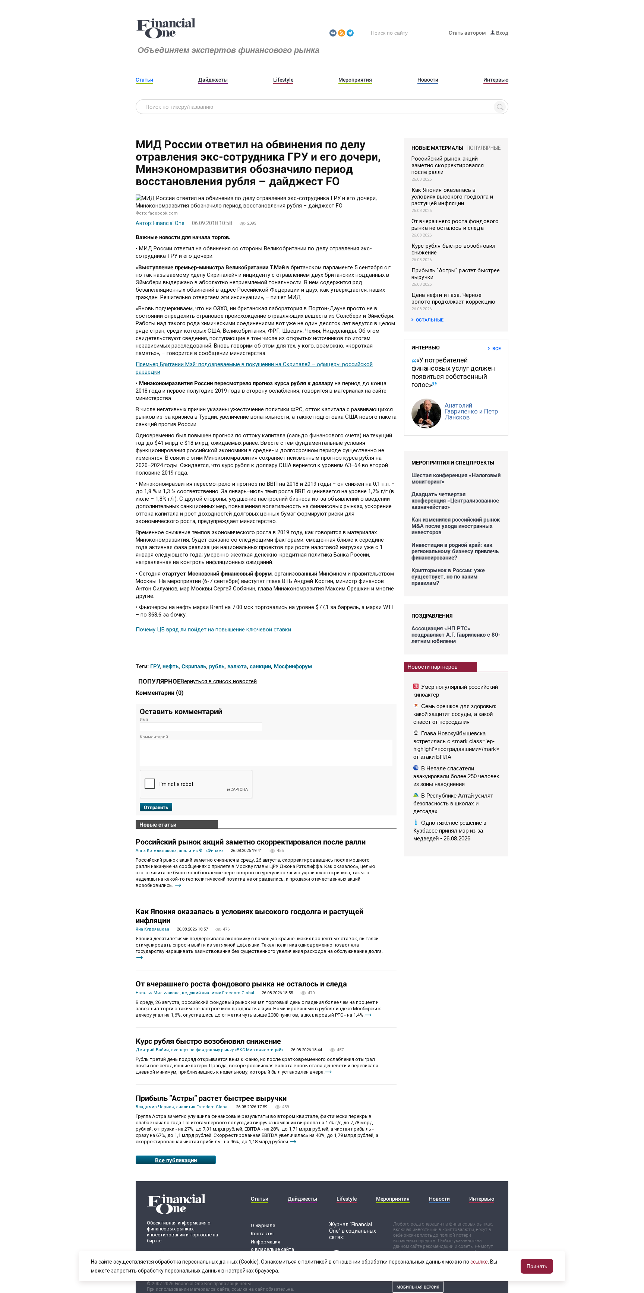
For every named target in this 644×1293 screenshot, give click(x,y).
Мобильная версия (418, 1287)
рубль (216, 666)
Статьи (144, 80)
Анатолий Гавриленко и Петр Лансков (471, 411)
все (496, 348)
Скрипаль (193, 666)
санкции (260, 666)
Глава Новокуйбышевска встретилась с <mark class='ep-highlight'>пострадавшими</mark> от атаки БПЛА (456, 745)
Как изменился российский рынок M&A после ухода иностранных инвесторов (455, 525)
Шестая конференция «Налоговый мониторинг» (456, 478)
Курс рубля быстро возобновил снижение (208, 1041)
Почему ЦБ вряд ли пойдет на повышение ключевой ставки (213, 629)
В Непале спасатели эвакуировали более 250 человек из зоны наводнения (456, 776)
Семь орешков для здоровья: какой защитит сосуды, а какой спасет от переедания (454, 714)
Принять (537, 1266)
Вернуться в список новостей (219, 681)
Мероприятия (355, 80)
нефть (170, 666)
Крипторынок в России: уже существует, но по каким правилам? (448, 576)
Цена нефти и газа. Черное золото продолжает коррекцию (453, 298)
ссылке (479, 1262)
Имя (144, 719)
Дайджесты (213, 80)
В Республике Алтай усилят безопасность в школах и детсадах (453, 803)
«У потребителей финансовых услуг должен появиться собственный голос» (453, 372)
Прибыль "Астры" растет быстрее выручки (211, 1098)
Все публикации (176, 1160)
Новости (427, 80)
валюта (237, 666)
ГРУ (155, 666)
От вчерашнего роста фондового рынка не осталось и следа (241, 983)
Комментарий (154, 737)
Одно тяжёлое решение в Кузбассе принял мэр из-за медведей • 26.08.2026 (449, 831)
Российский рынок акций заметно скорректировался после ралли (251, 841)
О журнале (263, 1225)
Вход (501, 32)
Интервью (495, 80)
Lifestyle (283, 80)
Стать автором (467, 32)
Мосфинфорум (293, 666)
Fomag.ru (165, 28)
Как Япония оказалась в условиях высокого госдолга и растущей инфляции (249, 915)
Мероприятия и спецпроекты (452, 462)
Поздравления (431, 615)
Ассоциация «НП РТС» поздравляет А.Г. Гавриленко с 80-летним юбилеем (456, 634)
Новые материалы (437, 147)
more (178, 885)
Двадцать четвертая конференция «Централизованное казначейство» (455, 500)
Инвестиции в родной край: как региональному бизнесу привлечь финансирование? (455, 551)
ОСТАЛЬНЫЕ (429, 320)
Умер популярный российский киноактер (455, 691)
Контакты (262, 1233)
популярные (484, 148)
